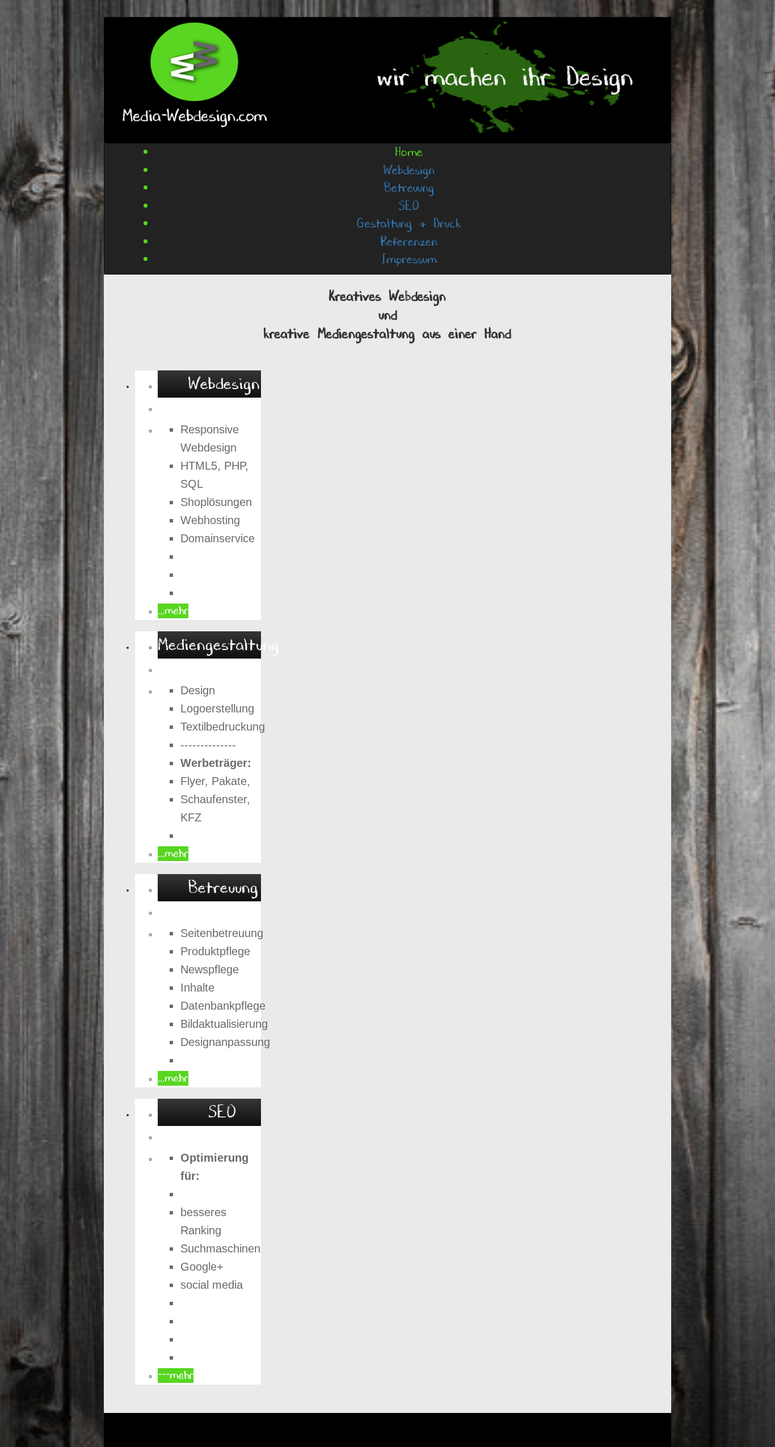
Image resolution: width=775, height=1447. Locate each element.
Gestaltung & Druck (409, 224)
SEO (409, 206)
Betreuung (409, 188)
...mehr (173, 611)
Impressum (409, 259)
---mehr (175, 1375)
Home (409, 152)
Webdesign (409, 170)
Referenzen (408, 242)
